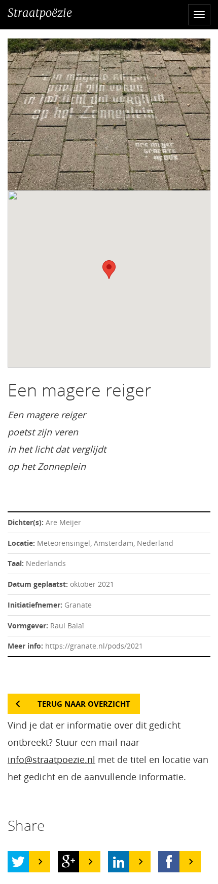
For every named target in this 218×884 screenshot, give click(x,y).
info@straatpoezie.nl (51, 759)
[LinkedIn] (118, 861)
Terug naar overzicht (84, 704)
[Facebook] (168, 861)
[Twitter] (18, 861)
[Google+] (68, 861)
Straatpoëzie (40, 13)
